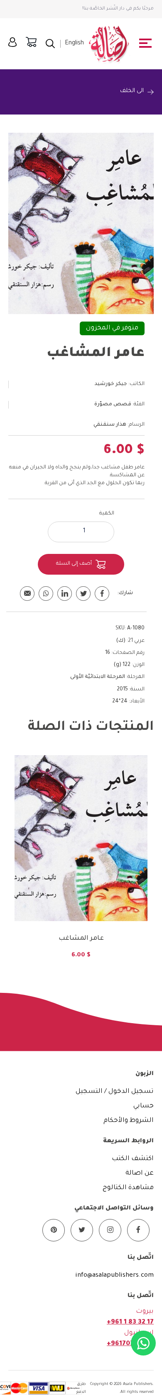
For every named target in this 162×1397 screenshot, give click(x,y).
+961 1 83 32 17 (130, 1322)
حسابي (143, 1106)
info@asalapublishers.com (114, 1275)
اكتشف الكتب (133, 1159)
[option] (81, 862)
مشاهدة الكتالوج (128, 1188)
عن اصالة (139, 1173)
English (74, 43)
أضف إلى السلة (74, 564)
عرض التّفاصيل (81, 883)
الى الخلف (132, 91)
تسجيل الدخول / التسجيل (115, 1091)
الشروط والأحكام (128, 1120)
